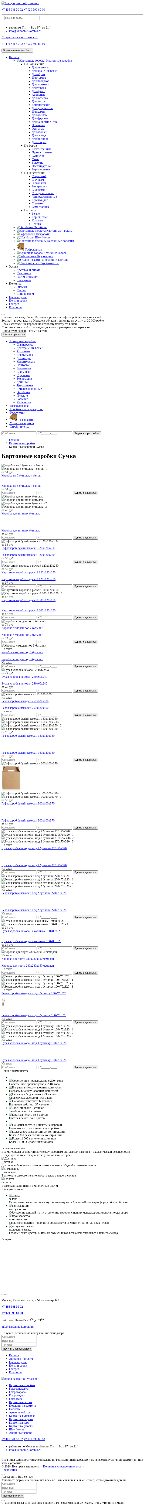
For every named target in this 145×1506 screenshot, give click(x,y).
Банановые (24, 368)
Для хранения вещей (45, 70)
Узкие (35, 159)
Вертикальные (41, 169)
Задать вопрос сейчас (87, 433)
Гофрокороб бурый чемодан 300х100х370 (28, 803)
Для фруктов (40, 118)
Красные (37, 220)
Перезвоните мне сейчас (17, 50)
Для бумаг (38, 91)
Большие (22, 399)
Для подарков (40, 81)
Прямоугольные (42, 152)
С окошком (39, 183)
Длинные (23, 382)
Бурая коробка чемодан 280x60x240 (24, 676)
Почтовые (38, 125)
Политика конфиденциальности (63, 1466)
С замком (38, 203)
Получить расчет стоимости (20, 37)
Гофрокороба (17, 1392)
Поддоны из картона (22, 1405)
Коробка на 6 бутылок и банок (21, 475)
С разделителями (43, 193)
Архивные (38, 94)
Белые (36, 213)
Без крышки (39, 186)
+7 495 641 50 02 (12, 9)
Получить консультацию (17, 1348)
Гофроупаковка (19, 1388)
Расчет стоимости (28, 276)
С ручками (39, 179)
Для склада (39, 135)
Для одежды (39, 115)
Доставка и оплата (28, 269)
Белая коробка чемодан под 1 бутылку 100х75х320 (34, 993)
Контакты (15, 307)
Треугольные (25, 385)
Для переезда (40, 67)
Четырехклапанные (44, 196)
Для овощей (39, 132)
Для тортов (39, 77)
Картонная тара (19, 1422)
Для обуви (38, 74)
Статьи (21, 290)
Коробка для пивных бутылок (21, 513)
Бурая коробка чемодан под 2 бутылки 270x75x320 (34, 848)
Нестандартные (42, 166)
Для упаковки (40, 84)
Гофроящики (17, 1395)
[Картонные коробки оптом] (20, 3)
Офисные (38, 128)
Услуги (13, 266)
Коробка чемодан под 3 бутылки (22, 652)
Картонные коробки (22, 1385)
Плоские (22, 395)
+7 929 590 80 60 (34, 9)
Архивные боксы (20, 1412)
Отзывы (22, 287)
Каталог (14, 57)
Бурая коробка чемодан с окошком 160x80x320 (31, 931)
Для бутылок (40, 98)
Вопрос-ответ (25, 293)
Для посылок (40, 138)
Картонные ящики (21, 1419)
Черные (37, 223)
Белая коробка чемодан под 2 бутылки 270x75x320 (34, 893)
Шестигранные (41, 149)
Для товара (39, 87)
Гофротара (15, 1398)
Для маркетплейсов (44, 121)
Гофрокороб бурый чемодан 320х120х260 (28, 548)
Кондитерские (41, 104)
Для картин (39, 111)
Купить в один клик (85, 492)
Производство (18, 297)
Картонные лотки (20, 1402)
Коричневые (40, 217)
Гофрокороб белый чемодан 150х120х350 (28, 735)
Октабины (23, 392)
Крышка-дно (40, 200)
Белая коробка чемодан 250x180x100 (25, 701)
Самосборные (40, 206)
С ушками (38, 189)
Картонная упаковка (22, 1415)
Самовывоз (24, 273)
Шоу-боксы (16, 1429)
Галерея (14, 304)
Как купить (24, 280)
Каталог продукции (14, 334)
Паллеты (14, 1409)
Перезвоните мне (13, 1495)
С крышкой (39, 176)
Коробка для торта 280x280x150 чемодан (28, 958)
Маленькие (24, 402)
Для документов (42, 108)
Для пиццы (39, 101)
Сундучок (38, 155)
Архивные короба (20, 1432)
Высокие (37, 162)
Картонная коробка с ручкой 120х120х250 (29, 572)
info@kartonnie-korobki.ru (25, 30)
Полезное (15, 283)
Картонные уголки (21, 1426)
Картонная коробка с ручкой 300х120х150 (29, 600)
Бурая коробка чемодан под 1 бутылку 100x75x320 (34, 1043)
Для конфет (39, 142)
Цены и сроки (18, 300)
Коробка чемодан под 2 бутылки (22, 628)
